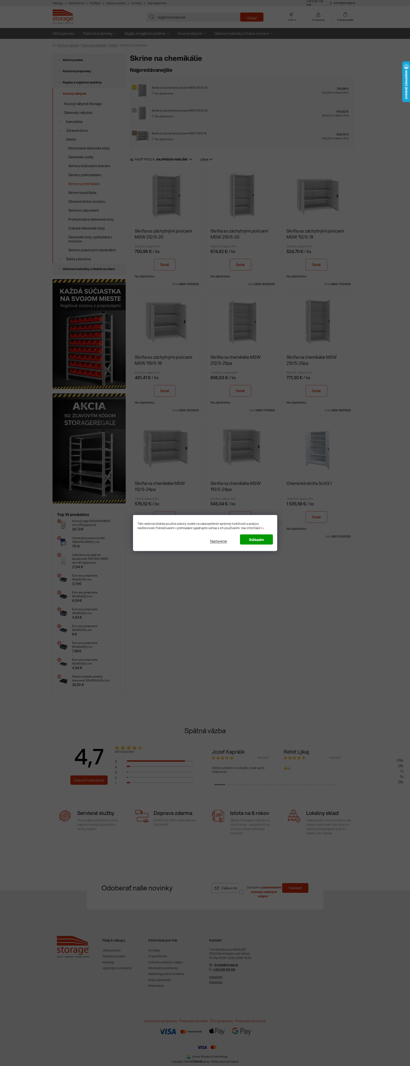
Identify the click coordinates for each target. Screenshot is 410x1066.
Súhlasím (256, 539)
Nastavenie (218, 541)
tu (262, 528)
